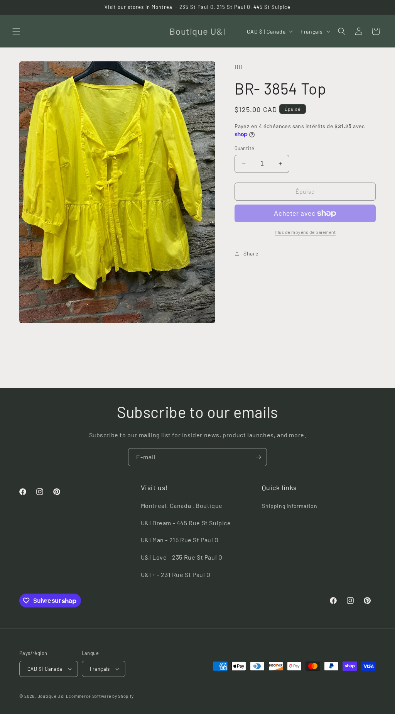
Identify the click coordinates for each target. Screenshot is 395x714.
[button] (16, 31)
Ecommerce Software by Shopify (100, 696)
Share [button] (250, 253)
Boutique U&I (51, 696)
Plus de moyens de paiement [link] (305, 232)
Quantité (244, 148)
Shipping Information (289, 506)
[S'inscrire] (258, 457)
